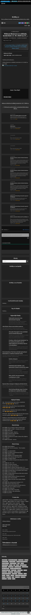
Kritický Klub (10, 566)
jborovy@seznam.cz (12, 544)
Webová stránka (8, 97)
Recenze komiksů (17, 572)
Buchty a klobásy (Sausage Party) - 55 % (16, 467)
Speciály (7, 575)
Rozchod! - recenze (12, 439)
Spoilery (12, 575)
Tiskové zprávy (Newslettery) (20, 575)
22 (23, 601)
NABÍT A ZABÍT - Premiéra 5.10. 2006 (16, 429)
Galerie (22, 563)
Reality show (20, 570)
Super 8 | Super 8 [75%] (12, 512)
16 (27, 598)
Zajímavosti (17, 577)
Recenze (25, 570)
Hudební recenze (23, 565)
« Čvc (3, 608)
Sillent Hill (10, 430)
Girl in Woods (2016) (12, 477)
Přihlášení (26, 229)
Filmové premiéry (5, 563)
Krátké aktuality (16, 31)
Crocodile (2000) (11, 451)
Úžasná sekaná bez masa (13, 483)
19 (11, 601)
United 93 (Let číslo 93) (13, 433)
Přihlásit (4, 521)
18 (7, 601)
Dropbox (16, 504)
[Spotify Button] (27, 23)
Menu (4, 3)
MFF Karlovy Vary (5, 568)
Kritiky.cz (15, 17)
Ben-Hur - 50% (11, 462)
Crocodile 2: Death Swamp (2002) (15, 452)
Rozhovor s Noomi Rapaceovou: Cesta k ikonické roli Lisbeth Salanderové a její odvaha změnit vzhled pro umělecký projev (14, 419)
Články (13, 579)
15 (23, 598)
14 (19, 598)
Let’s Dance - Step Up (12, 432)
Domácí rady (20, 560)
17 (3, 601)
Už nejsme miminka (12, 464)
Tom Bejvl (17, 90)
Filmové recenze (13, 563)
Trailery (3, 577)
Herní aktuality (5, 565)
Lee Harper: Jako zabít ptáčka (13, 491)
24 (3, 603)
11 (7, 598)
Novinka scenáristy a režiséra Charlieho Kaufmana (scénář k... (19, 158)
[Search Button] (28, 23)
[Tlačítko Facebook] (20, 23)
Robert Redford (10, 446)
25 (7, 603)
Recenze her (4, 572)
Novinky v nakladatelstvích (15, 568)
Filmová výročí (12, 561)
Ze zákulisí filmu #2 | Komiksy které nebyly (17, 470)
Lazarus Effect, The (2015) (13, 489)
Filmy (19, 563)
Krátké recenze (25, 566)
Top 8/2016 (9, 492)
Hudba (17, 565)
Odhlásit (8, 521)
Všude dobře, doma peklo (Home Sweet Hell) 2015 (13, 406)
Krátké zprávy (12, 126)
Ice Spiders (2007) (11, 458)
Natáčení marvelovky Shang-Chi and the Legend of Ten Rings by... (19, 196)
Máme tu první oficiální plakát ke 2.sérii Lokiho (18, 115)
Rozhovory (20, 573)
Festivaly (26, 560)
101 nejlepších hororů (12, 560)
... (10, 136)
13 (15, 598)
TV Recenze (9, 577)
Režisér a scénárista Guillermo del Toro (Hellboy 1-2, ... (19, 217)
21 (19, 601)
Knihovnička (4, 566)
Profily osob (13, 570)
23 (27, 601)
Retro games (14, 573)
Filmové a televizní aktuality (22, 561)
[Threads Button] (22, 23)
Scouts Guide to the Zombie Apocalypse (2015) (18, 468)
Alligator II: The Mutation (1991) (15, 455)
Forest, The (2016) (12, 471)
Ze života (9, 579)
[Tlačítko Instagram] (24, 23)
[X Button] (19, 23)
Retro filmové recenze (6, 573)
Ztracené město (11, 435)
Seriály (25, 573)
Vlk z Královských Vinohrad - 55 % (15, 482)
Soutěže (3, 575)
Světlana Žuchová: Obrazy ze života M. (16, 476)
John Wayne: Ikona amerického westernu (12, 326)
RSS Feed (4, 526)
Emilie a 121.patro (13, 359)
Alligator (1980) (11, 453)
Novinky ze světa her (6, 570)
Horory (10, 565)
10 (3, 598)
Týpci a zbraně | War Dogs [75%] (14, 456)
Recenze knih (10, 572)
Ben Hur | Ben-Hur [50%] (13, 465)
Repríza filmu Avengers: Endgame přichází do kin (14, 383)
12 (11, 598)
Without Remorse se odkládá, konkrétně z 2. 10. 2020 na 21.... (15, 35)
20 (15, 601)
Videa (13, 577)
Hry (14, 565)
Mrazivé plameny (6, 506)
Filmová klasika (5, 561)
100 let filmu (4, 560)
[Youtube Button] (25, 23)
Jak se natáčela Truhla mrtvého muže (16, 427)
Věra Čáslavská (10, 488)
